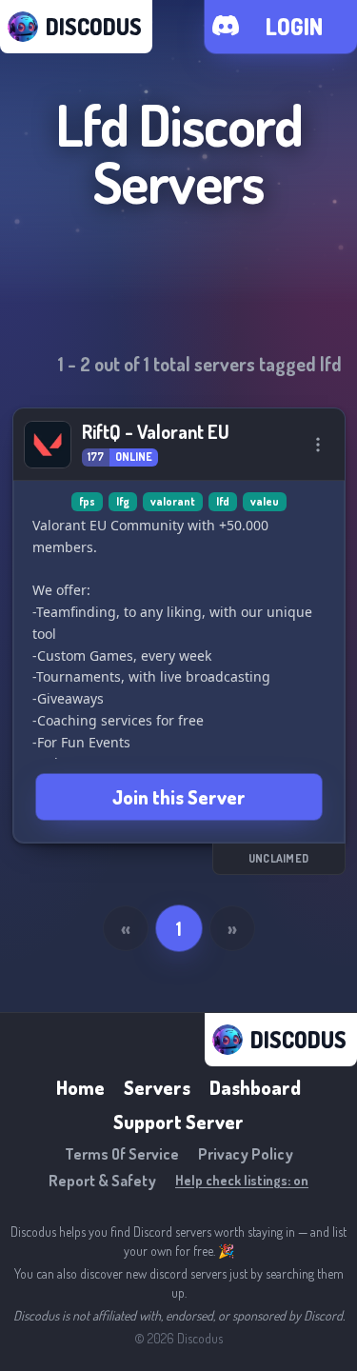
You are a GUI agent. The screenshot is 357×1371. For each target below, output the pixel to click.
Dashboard (255, 1087)
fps (87, 501)
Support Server (178, 1121)
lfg (122, 501)
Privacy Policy (245, 1153)
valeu (264, 501)
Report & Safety (102, 1180)
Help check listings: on (241, 1180)
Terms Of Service (122, 1153)
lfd (222, 501)
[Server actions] (318, 444)
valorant (172, 501)
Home (80, 1087)
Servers (157, 1087)
